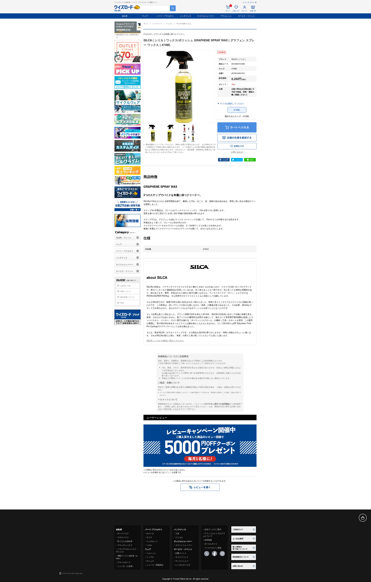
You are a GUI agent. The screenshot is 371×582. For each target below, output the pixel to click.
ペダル (149, 545)
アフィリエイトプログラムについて (214, 534)
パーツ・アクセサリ (165, 16)
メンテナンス (185, 16)
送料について (125, 291)
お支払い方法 (125, 285)
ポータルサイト (211, 543)
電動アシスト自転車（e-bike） (127, 557)
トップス (150, 557)
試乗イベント (181, 553)
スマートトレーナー (183, 545)
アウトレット (226, 16)
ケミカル (179, 537)
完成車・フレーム (123, 237)
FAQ (122, 302)
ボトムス (150, 561)
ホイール (150, 533)
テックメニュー (182, 561)
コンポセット (152, 541)
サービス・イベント (246, 16)
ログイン (168, 472)
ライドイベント (182, 557)
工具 (177, 533)
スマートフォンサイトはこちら (72, 573)
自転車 (125, 16)
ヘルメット (151, 553)
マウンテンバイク (124, 545)
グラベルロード (124, 562)
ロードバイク (123, 533)
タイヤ (149, 537)
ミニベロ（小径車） (125, 566)
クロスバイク (123, 537)
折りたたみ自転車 (124, 541)
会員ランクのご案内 (212, 529)
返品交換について (127, 297)
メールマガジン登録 (212, 547)
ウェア (145, 16)
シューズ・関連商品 (154, 564)
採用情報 (208, 539)
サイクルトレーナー (205, 16)
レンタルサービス (182, 564)
